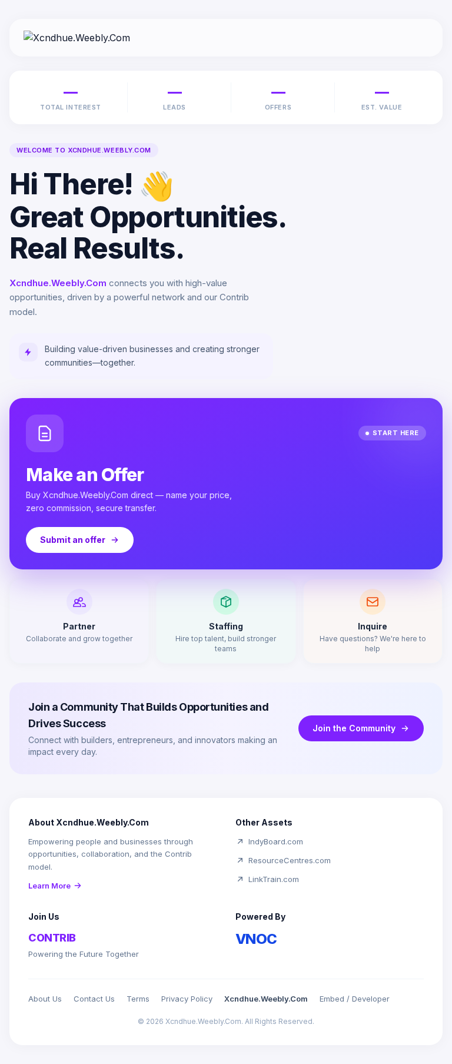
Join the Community (354, 728)
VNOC (256, 938)
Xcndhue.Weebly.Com (266, 998)
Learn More (49, 885)
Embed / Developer (355, 998)
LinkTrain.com (273, 879)
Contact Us (94, 998)
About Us (45, 998)
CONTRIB (52, 938)
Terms (138, 998)
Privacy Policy (186, 998)
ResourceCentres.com (289, 860)
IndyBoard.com (275, 841)
